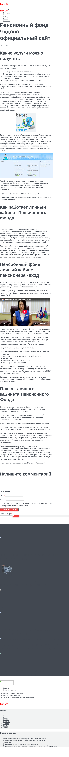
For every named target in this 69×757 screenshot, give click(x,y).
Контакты (6, 21)
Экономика (6, 722)
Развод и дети (10, 607)
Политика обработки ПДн (11, 695)
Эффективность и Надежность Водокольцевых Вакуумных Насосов (28, 672)
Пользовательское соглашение (13, 693)
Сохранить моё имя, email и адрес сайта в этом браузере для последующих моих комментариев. (26, 504)
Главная (5, 716)
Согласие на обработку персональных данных (18, 697)
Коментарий (5, 492)
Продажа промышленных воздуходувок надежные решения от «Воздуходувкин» (30, 646)
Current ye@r (6, 514)
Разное (5, 19)
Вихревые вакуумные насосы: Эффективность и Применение (23, 583)
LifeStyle (6, 724)
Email (3, 499)
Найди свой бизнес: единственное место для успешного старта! (24, 738)
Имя (2, 495)
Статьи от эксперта (9, 690)
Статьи (5, 718)
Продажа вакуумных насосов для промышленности (25, 631)
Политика (6, 720)
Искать (15, 516)
